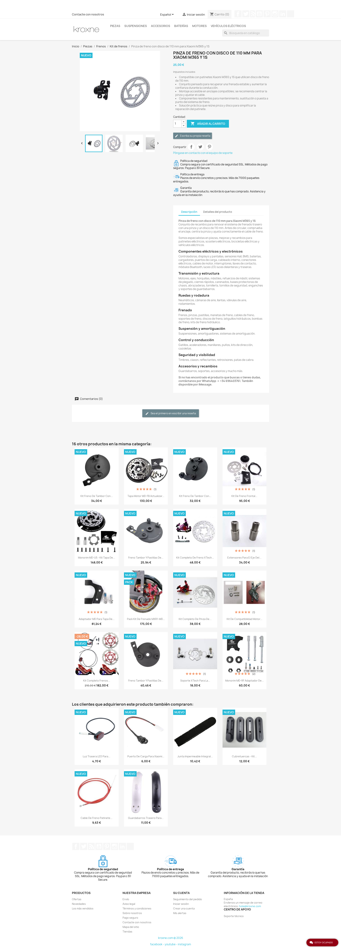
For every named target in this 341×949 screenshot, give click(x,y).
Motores (199, 26)
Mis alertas (179, 913)
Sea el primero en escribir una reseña (173, 413)
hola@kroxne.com (250, 906)
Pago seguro (130, 917)
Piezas (115, 26)
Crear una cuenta (184, 908)
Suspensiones (135, 26)
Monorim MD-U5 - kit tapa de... (96, 557)
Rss (252, 13)
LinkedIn (282, 13)
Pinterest (267, 13)
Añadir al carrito (208, 123)
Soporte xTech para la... (195, 680)
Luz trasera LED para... (96, 756)
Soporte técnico (234, 916)
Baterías (181, 26)
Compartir (191, 146)
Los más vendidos (82, 908)
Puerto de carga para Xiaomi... (145, 756)
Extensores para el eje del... (244, 557)
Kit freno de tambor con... (96, 496)
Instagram (274, 13)
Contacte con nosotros (88, 14)
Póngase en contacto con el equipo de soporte (202, 153)
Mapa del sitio (131, 927)
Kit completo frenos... (96, 680)
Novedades (79, 904)
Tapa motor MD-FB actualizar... (146, 496)
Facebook (238, 13)
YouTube (259, 13)
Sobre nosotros (132, 913)
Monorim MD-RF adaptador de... (244, 680)
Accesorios (160, 26)
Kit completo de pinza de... (195, 619)
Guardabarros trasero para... (146, 818)
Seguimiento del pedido (187, 899)
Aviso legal (129, 904)
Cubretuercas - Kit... (244, 756)
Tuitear (200, 146)
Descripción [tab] (189, 212)
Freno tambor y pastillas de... (145, 557)
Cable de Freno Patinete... (96, 818)
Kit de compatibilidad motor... (244, 619)
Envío (126, 899)
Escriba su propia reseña (195, 135)
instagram (184, 944)
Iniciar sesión (181, 904)
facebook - (157, 944)
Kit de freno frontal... (244, 496)
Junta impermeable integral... (195, 756)
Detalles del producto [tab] (217, 212)
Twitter (245, 13)
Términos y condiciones (137, 908)
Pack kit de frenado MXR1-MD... (146, 619)
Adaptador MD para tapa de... (97, 619)
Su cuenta (181, 893)
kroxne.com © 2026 (170, 938)
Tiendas (127, 931)
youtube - (171, 944)
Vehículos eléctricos (228, 26)
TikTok (290, 13)
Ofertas (76, 899)
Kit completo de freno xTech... (195, 557)
